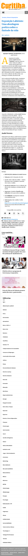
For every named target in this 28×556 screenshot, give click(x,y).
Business (5, 333)
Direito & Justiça (7, 371)
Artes (4, 313)
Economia (5, 383)
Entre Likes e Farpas (8, 406)
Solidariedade (6, 519)
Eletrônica (5, 391)
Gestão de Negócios (8, 437)
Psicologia (5, 499)
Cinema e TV (6, 344)
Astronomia (6, 317)
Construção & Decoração (9, 356)
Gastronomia (6, 430)
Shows (4, 515)
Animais (5, 309)
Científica (5, 340)
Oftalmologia (6, 492)
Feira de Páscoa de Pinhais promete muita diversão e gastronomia (14, 291)
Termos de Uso (13, 552)
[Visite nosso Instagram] (14, 213)
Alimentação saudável (8, 306)
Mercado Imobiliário (8, 468)
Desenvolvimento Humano (9, 368)
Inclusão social (6, 449)
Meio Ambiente (6, 465)
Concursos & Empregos (8, 352)
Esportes (5, 414)
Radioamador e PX (7, 503)
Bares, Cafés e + (7, 325)
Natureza (5, 480)
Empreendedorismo (8, 395)
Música (4, 476)
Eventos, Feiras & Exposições (10, 17)
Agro (4, 302)
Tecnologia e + (6, 531)
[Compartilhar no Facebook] (5, 213)
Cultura (4, 360)
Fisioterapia (6, 426)
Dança (4, 364)
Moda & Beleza (6, 472)
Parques (5, 496)
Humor (4, 441)
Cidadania (5, 337)
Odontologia (6, 488)
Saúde (4, 507)
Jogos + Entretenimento (9, 453)
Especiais (5, 410)
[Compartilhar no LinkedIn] (18, 213)
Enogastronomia (7, 403)
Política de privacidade (7, 554)
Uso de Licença (4, 552)
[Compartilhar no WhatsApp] (9, 213)
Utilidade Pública (7, 542)
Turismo (5, 538)
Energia (5, 399)
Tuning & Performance (8, 534)
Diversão (5, 379)
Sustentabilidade (7, 523)
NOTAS (4, 484)
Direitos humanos (7, 375)
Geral (4, 434)
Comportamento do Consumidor (11, 348)
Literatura (5, 457)
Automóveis (6, 321)
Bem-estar (5, 329)
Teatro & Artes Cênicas (8, 527)
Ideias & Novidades (7, 445)
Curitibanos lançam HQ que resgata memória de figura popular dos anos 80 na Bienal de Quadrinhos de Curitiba (14, 251)
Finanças (5, 422)
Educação (5, 387)
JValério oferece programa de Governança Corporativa (12, 272)
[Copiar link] (23, 213)
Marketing (5, 461)
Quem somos (21, 552)
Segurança (5, 511)
